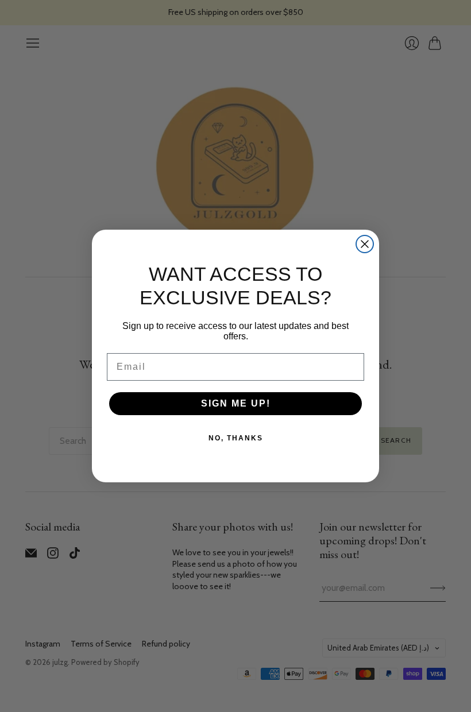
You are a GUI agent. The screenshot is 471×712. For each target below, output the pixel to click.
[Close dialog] (364, 244)
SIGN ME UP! (236, 403)
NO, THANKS (236, 438)
